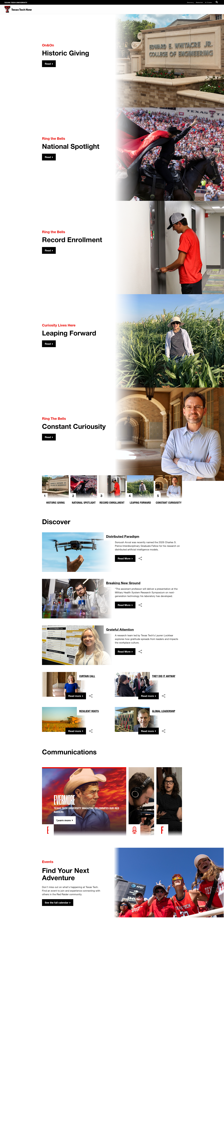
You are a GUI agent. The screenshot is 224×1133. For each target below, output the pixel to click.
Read (48, 63)
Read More (124, 558)
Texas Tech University (15, 2)
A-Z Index (208, 2)
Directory (190, 2)
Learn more (64, 820)
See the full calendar (56, 902)
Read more (74, 695)
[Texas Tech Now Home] (5, 9)
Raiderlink (199, 2)
